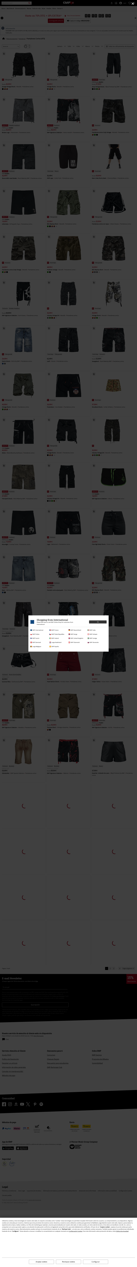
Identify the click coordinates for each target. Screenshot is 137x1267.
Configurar (96, 1262)
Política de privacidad (122, 1231)
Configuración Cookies (75, 1231)
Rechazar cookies (68, 1262)
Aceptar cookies (41, 1262)
